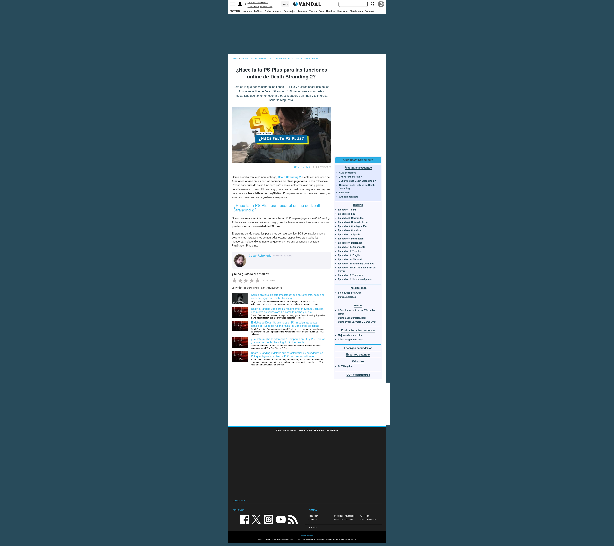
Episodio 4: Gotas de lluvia (353, 222)
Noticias (247, 11)
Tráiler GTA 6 (253, 6)
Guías (268, 11)
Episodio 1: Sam (347, 209)
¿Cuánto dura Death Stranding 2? (357, 180)
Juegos (277, 11)
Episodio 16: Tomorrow (350, 275)
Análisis (258, 11)
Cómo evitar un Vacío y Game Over (357, 321)
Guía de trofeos (347, 172)
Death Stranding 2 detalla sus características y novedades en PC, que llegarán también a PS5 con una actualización (287, 354)
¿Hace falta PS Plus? (350, 176)
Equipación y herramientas (358, 330)
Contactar (313, 519)
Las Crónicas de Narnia (258, 2)
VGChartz (313, 527)
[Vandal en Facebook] (244, 519)
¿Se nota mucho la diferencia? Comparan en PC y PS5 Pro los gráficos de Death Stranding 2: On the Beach (288, 340)
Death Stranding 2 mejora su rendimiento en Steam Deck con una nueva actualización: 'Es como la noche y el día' (287, 310)
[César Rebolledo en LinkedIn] (255, 261)
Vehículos (358, 361)
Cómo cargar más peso (350, 339)
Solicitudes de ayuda (349, 292)
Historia (358, 204)
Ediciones (344, 192)
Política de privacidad (343, 519)
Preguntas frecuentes (358, 167)
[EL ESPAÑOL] (381, 4)
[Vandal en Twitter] (256, 519)
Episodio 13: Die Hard (350, 259)
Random (330, 11)
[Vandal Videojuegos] (307, 3)
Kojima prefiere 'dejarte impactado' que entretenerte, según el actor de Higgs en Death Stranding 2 (287, 296)
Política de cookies (368, 519)
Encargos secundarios (358, 348)
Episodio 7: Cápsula (349, 234)
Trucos (313, 11)
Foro (321, 11)
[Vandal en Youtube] (281, 519)
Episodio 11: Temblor (349, 251)
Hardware (342, 11)
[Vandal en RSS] (293, 519)
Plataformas (356, 11)
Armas (358, 305)
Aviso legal (364, 516)
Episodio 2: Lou (346, 213)
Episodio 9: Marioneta (350, 242)
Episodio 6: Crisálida (349, 230)
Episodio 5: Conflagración (352, 226)
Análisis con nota (348, 196)
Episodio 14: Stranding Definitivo (356, 263)
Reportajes (289, 11)
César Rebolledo (302, 167)
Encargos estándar (358, 354)
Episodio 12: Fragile (349, 255)
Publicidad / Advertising (344, 516)
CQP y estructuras (358, 374)
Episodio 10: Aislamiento (351, 246)
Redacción (313, 516)
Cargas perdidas (347, 296)
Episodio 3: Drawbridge (351, 217)
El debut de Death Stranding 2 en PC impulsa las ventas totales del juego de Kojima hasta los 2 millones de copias (285, 324)
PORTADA (235, 11)
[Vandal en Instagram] (269, 519)
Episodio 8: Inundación (351, 238)
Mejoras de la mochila (350, 335)
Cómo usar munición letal (352, 317)
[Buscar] (372, 4)
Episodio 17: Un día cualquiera (355, 279)
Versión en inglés (307, 535)
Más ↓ (285, 4)
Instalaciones (358, 288)
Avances (302, 11)
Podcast (369, 11)
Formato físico (266, 6)
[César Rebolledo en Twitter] (251, 261)
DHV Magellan (345, 366)
